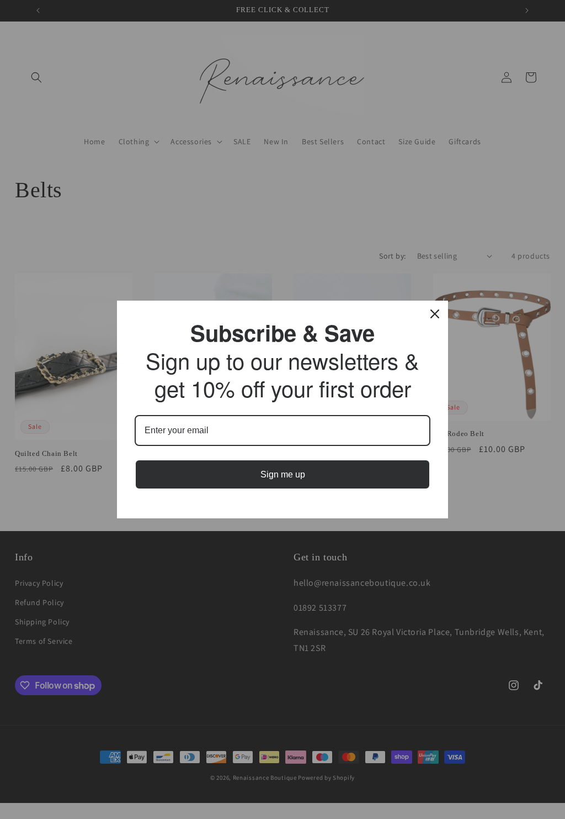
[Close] (435, 314)
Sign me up (282, 474)
